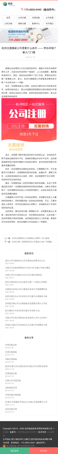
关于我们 (50, 23)
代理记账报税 (11, 351)
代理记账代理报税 (13, 394)
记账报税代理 (11, 387)
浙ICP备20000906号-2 (28, 431)
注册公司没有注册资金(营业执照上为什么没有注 (26, 317)
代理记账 (36, 17)
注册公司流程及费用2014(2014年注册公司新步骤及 (27, 267)
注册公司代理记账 (13, 380)
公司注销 (8, 23)
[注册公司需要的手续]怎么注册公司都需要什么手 (26, 401)
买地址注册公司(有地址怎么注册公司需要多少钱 (26, 324)
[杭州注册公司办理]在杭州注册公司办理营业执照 (26, 366)
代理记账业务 (11, 344)
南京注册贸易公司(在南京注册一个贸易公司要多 (26, 281)
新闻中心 (36, 23)
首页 (8, 17)
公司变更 (50, 17)
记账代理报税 (11, 359)
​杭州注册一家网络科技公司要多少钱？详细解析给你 (35, 241)
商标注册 (22, 23)
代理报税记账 (11, 373)
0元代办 (43, 450)
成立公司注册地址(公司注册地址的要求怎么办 (25, 260)
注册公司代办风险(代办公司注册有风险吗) (23, 274)
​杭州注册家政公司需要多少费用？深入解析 (31, 238)
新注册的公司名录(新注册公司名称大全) (22, 310)
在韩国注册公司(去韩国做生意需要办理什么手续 (26, 303)
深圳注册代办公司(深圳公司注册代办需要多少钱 (26, 296)
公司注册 (22, 17)
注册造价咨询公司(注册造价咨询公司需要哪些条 (26, 289)
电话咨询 (14, 450)
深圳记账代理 (11, 409)
